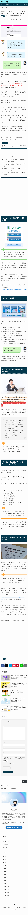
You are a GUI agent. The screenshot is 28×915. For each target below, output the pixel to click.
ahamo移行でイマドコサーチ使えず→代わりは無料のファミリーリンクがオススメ (14, 145)
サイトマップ (4, 907)
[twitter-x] (14, 831)
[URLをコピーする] (25, 665)
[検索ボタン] (23, 1)
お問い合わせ (10, 907)
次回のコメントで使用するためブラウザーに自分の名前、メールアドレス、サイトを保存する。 (14, 758)
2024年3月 (6, 862)
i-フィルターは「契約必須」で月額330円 (14, 159)
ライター (6, 841)
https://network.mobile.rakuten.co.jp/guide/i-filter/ (14, 289)
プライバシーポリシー (18, 907)
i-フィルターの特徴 (9, 161)
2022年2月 (6, 886)
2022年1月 (6, 889)
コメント (5, 726)
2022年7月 (6, 871)
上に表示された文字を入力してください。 (11, 764)
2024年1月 (6, 865)
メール (4, 747)
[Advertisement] (14, 196)
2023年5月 (6, 868)
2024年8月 (6, 859)
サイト (4, 752)
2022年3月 (6, 883)
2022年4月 (6, 880)
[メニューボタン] (26, 1)
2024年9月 (6, 856)
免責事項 (24, 907)
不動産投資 (6, 844)
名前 (4, 742)
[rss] (15, 904)
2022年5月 (6, 877)
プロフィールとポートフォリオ (14, 827)
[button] (3, 665)
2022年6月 (6, 874)
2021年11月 (6, 895)
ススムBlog (4, 1)
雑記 (4, 15)
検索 (24, 781)
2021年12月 (6, 892)
